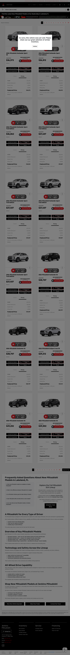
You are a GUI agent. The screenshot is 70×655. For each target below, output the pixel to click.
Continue (35, 46)
